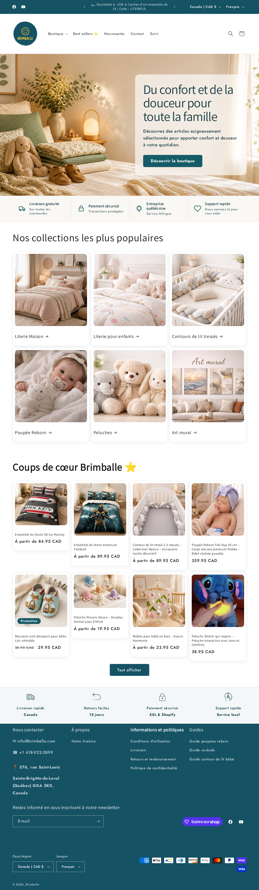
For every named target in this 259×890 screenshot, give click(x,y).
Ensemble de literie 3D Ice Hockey (40, 535)
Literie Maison (29, 336)
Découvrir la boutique (173, 161)
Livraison (138, 750)
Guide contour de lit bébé (211, 759)
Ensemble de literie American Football (95, 547)
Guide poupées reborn (209, 741)
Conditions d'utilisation (150, 741)
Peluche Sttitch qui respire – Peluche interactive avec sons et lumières (215, 640)
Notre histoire (84, 741)
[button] (57, 33)
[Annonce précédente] (84, 7)
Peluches (103, 432)
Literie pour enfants (114, 336)
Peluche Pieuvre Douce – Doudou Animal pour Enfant (98, 619)
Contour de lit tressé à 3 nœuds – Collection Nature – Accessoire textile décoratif (157, 549)
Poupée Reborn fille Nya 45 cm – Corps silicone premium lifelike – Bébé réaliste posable (216, 549)
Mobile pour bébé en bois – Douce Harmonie (158, 638)
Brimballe (32, 884)
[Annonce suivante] (174, 7)
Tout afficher (129, 670)
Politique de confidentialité (154, 768)
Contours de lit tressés (195, 336)
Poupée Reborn (31, 432)
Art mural (181, 432)
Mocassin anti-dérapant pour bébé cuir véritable (40, 638)
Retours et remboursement (153, 759)
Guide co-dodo (202, 750)
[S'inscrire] (97, 821)
